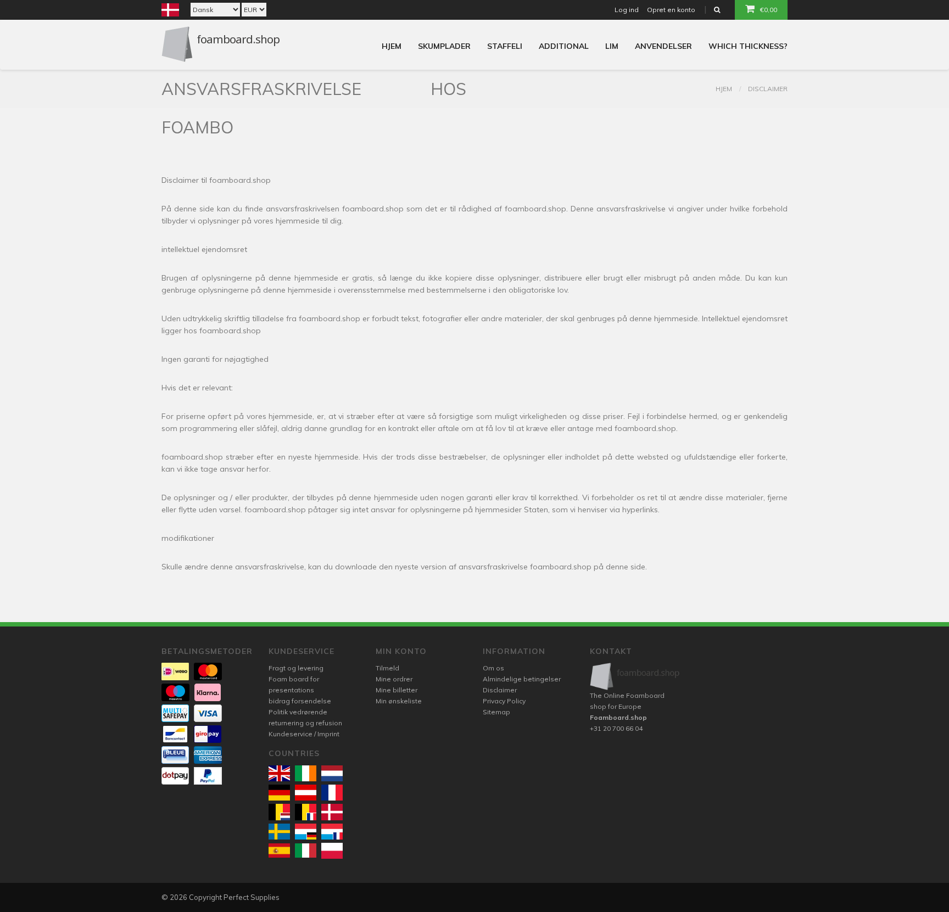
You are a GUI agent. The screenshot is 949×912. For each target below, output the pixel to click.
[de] (279, 793)
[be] (279, 812)
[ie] (305, 773)
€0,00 (768, 9)
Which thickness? (748, 46)
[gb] (279, 773)
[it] (305, 850)
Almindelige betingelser (522, 679)
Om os (493, 668)
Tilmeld (387, 668)
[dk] (332, 812)
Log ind (627, 9)
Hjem (391, 46)
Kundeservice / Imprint (304, 734)
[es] (279, 850)
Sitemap (496, 712)
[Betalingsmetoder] (175, 671)
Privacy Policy (504, 701)
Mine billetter (396, 690)
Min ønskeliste (399, 701)
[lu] (305, 832)
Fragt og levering (296, 668)
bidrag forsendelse (300, 701)
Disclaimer (768, 89)
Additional (564, 46)
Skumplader (444, 46)
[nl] (332, 773)
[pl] (332, 851)
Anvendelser (663, 46)
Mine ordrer (394, 679)
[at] (305, 793)
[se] (279, 832)
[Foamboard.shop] (635, 676)
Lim (611, 46)
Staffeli (504, 46)
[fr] (332, 793)
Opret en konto (671, 9)
